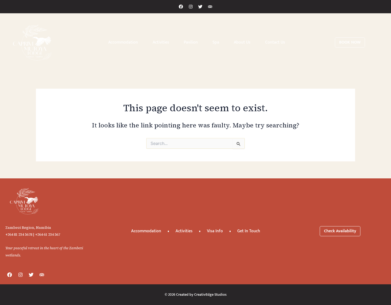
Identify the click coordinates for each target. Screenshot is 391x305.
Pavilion (191, 42)
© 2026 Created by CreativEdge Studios (196, 294)
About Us (242, 42)
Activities (161, 42)
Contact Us (275, 42)
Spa (216, 42)
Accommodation (123, 42)
